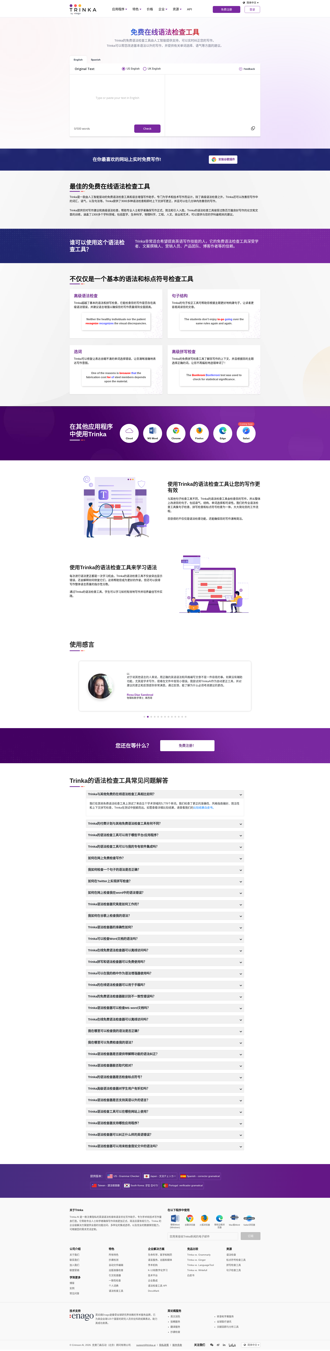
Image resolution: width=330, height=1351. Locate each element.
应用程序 (118, 9)
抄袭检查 (175, 1332)
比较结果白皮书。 (204, 807)
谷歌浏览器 (190, 1225)
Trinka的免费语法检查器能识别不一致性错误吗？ (122, 996)
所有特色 (113, 1254)
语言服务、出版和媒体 (160, 1259)
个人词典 (113, 1285)
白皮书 (190, 1275)
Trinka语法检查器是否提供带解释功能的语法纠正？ (123, 1054)
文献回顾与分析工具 (228, 1326)
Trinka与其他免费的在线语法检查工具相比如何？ (122, 794)
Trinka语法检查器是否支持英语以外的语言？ (119, 1100)
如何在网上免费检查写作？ (106, 858)
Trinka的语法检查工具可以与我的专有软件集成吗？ (123, 846)
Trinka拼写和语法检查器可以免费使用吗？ (117, 962)
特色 (136, 9)
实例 (72, 1288)
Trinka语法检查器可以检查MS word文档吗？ (119, 1008)
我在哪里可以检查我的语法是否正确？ (114, 1031)
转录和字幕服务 (225, 1316)
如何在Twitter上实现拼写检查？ (110, 881)
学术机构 (153, 1265)
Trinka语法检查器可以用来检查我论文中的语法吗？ (123, 1146)
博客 (72, 1283)
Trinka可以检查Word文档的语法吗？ (113, 939)
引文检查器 (115, 1275)
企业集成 (153, 1280)
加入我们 (74, 1265)
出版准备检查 (116, 1270)
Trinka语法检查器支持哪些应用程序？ (114, 1123)
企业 (162, 9)
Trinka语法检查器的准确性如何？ (111, 927)
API (189, 9)
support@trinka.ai (146, 1345)
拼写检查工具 (233, 1265)
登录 (252, 9)
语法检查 (231, 1254)
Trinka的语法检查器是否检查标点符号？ (116, 1077)
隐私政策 (164, 1345)
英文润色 (175, 1316)
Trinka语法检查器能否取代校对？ (111, 1065)
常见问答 (74, 1293)
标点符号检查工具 (236, 1259)
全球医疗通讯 (224, 1321)
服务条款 (177, 1345)
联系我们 (74, 1259)
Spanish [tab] (96, 59)
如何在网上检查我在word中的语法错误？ (116, 892)
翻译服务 (175, 1326)
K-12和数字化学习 (158, 1270)
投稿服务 (175, 1321)
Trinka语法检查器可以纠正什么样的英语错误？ (120, 1134)
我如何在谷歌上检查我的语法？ (109, 915)
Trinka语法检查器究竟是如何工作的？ (114, 904)
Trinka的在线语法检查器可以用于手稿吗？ (117, 985)
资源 (176, 9)
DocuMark (153, 1290)
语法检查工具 (116, 1290)
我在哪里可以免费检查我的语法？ (111, 1042)
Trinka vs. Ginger (196, 1259)
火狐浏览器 (205, 1225)
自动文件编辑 (116, 1265)
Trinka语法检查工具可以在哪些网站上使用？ (119, 1111)
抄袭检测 (113, 1259)
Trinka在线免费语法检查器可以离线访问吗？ (119, 950)
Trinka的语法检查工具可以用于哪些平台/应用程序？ (124, 835)
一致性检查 (115, 1280)
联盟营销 (74, 1270)
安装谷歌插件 (226, 159)
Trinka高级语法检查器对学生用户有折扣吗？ (119, 1088)
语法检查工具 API (157, 1285)
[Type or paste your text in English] (116, 100)
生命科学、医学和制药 (160, 1254)
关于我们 (74, 1254)
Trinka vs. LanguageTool (200, 1265)
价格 (150, 9)
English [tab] (78, 59)
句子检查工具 (233, 1270)
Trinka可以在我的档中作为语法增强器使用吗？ (120, 973)
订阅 (250, 1236)
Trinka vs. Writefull (197, 1270)
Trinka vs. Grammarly (199, 1254)
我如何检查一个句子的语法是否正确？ (114, 869)
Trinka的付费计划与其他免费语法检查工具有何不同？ (125, 823)
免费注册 (226, 9)
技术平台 (153, 1275)
